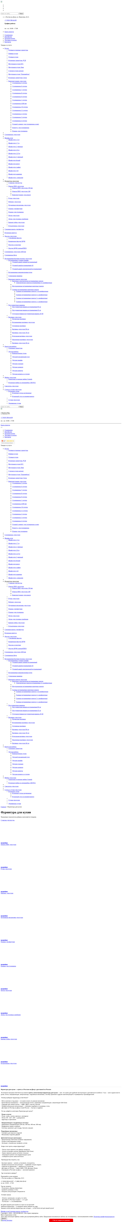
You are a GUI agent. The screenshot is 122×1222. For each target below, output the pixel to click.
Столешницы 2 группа (19, 114)
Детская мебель (13, 351)
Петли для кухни (13, 215)
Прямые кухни (13, 53)
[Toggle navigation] (1, 427)
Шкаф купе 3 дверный (15, 157)
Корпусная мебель (10, 346)
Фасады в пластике (14, 245)
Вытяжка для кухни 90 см (20, 329)
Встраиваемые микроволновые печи (20, 272)
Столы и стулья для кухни (13, 389)
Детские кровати (17, 367)
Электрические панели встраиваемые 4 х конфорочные (34, 283)
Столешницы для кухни (12, 134)
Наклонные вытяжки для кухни (22, 339)
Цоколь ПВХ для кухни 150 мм (22, 188)
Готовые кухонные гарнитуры (18, 50)
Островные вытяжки (19, 326)
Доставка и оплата (11, 40)
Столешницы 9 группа (19, 96)
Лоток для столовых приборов (18, 219)
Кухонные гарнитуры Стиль (17, 77)
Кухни (7, 48)
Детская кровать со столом (21, 374)
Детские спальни (17, 363)
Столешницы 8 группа (19, 93)
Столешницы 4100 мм (19, 103)
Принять (4, 1218)
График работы (10, 23)
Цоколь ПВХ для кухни (16, 186)
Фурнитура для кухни (12, 181)
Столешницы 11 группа (20, 110)
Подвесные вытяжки (19, 319)
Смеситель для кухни (11, 386)
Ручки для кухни (13, 198)
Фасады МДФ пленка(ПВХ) (17, 248)
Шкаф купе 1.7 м (13, 143)
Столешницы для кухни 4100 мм (15, 251)
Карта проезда (9, 32)
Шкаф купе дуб (13, 171)
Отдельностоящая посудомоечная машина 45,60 (27, 314)
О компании (9, 35)
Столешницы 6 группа (19, 86)
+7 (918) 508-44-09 (10, 20)
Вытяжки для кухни (14, 317)
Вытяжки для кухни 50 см (20, 332)
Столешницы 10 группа (20, 107)
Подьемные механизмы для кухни (19, 205)
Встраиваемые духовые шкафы (18, 260)
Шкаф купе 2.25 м (14, 153)
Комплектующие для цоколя (21, 195)
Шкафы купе (9, 138)
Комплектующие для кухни (17, 81)
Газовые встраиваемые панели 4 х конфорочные (31, 295)
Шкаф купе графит (14, 167)
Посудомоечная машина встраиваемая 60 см (26, 307)
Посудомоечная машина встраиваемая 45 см (26, 310)
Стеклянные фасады (15, 238)
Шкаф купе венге (14, 164)
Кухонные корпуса (11, 233)
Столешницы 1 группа (19, 100)
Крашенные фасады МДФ (16, 241)
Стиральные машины (15, 276)
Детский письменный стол (21, 357)
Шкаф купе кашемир (15, 174)
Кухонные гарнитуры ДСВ (17, 60)
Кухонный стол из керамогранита (23, 396)
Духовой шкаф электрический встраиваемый (27, 269)
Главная (3, 807)
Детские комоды (17, 370)
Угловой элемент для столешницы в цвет (25, 124)
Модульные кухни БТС (16, 64)
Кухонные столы (13, 391)
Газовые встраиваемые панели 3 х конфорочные (31, 298)
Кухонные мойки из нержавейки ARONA (22, 382)
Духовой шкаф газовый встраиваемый (24, 262)
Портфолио (8, 37)
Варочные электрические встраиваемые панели (27, 281)
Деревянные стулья (14, 403)
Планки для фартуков (15, 208)
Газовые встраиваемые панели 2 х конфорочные (31, 301)
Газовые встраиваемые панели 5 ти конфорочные (32, 291)
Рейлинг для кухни (14, 202)
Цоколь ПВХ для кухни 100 (21, 191)
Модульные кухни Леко (16, 67)
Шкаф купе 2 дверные (15, 146)
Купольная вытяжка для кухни (22, 336)
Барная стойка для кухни (16, 222)
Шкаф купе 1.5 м (13, 140)
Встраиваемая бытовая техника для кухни (18, 258)
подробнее (4, 843)
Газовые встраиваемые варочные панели (25, 289)
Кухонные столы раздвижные (21, 393)
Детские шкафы (17, 360)
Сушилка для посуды (15, 183)
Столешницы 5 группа (19, 83)
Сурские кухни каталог (16, 71)
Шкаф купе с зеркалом (15, 177)
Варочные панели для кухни (17, 279)
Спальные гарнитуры (15, 348)
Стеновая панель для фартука (14, 229)
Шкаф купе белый (14, 160)
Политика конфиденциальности (104, 1216)
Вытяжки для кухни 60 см (20, 343)
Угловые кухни (13, 57)
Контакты (8, 42)
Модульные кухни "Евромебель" (19, 74)
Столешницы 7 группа (19, 90)
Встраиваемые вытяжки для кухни (23, 322)
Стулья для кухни (14, 400)
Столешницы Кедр (11, 255)
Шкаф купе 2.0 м (13, 150)
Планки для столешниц (19, 131)
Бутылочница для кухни (16, 226)
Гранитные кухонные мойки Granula (20, 379)
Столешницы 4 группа (19, 121)
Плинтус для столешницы (20, 127)
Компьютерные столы (19, 353)
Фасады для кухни (11, 236)
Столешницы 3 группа (19, 117)
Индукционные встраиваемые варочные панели (28, 286)
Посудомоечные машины (16, 305)
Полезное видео (10, 38)
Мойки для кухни (10, 377)
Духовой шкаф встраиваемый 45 (22, 265)
